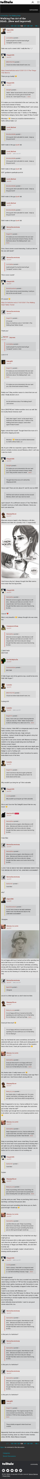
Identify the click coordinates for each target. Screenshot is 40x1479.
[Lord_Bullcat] (3, 128)
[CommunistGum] (3, 627)
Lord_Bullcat (9, 38)
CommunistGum (12, 626)
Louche (9, 685)
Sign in (2, 1447)
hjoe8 (17, 145)
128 (28, 26)
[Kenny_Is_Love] (3, 927)
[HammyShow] (3, 515)
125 (18, 26)
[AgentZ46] (3, 31)
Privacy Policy (6, 1476)
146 (36, 26)
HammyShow (11, 514)
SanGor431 (10, 813)
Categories (33, 10)
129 (31, 26)
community (34, 1464)
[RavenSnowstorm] (3, 228)
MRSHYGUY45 (10, 62)
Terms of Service (33, 1474)
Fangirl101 (10, 55)
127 (24, 26)
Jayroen (12, 337)
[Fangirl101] (3, 56)
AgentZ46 (10, 30)
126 (21, 26)
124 (15, 26)
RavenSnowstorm (13, 227)
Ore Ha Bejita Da (12, 659)
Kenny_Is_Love (12, 926)
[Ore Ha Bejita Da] (3, 661)
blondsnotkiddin (11, 134)
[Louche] (3, 686)
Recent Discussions (9, 1456)
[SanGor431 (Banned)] (3, 814)
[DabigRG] (3, 362)
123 (12, 26)
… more (28, 96)
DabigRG (8, 90)
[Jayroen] (4, 337)
